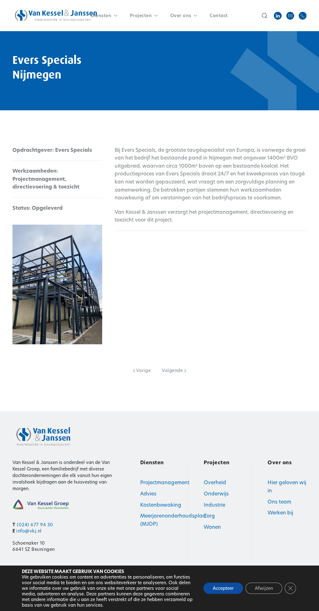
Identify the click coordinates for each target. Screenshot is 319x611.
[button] (264, 15)
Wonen (212, 527)
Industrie (214, 504)
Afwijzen (264, 588)
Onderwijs (216, 493)
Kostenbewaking (160, 504)
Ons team (279, 501)
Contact (219, 15)
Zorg (209, 515)
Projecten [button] (141, 15)
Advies (148, 493)
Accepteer (223, 588)
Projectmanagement (164, 482)
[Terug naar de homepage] (56, 15)
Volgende (172, 370)
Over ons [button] (180, 15)
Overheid (215, 482)
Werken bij (280, 512)
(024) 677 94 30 (35, 525)
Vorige (143, 370)
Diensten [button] (101, 15)
